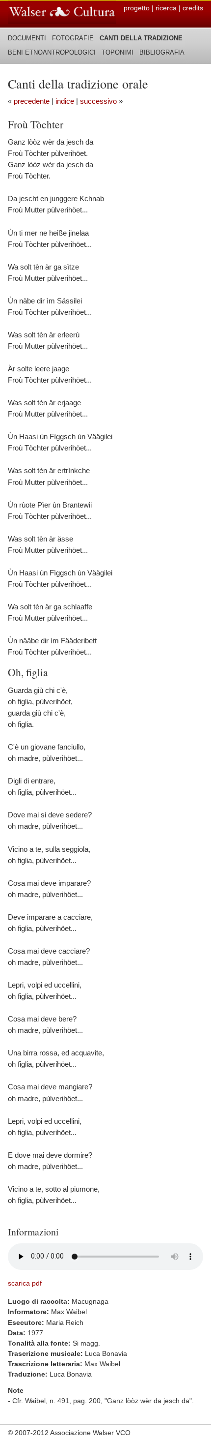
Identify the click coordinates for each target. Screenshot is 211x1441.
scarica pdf (25, 1283)
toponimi (117, 52)
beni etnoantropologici (52, 52)
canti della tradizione (141, 38)
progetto (137, 8)
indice (64, 101)
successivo (98, 101)
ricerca (166, 8)
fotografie (73, 38)
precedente (32, 101)
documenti (27, 38)
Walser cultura (62, 12)
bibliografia (162, 52)
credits (193, 8)
